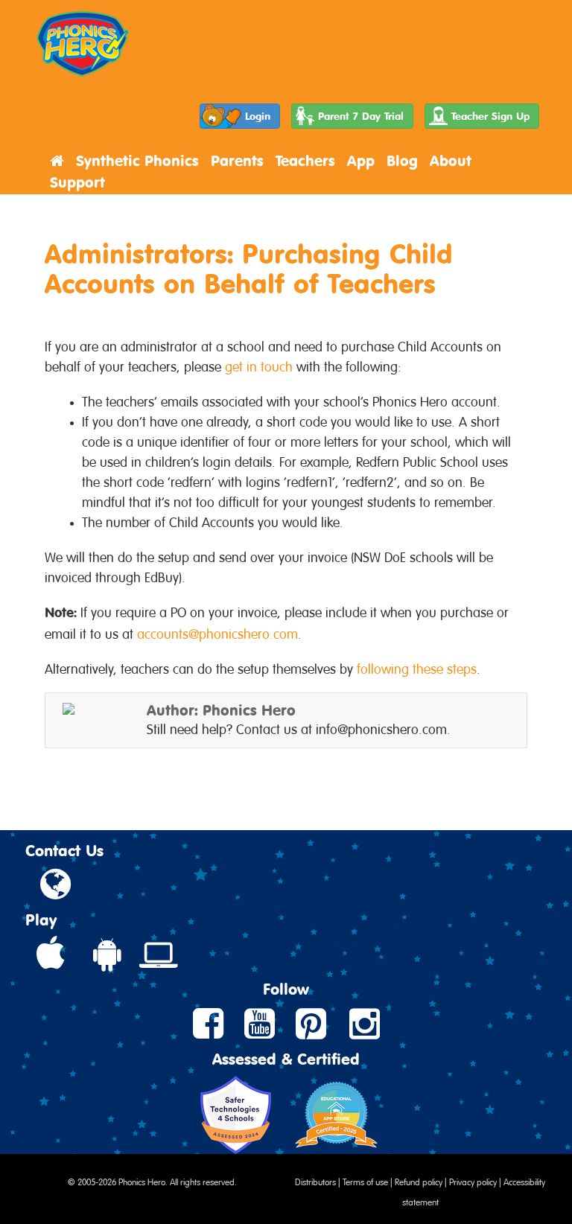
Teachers (305, 160)
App (361, 160)
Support (77, 182)
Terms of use (365, 1181)
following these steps (417, 667)
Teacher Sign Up (490, 115)
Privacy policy (473, 1181)
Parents (237, 160)
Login (257, 115)
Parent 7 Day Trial (361, 115)
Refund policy (418, 1181)
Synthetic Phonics (137, 160)
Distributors (315, 1181)
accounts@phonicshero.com (217, 632)
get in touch (259, 365)
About (450, 160)
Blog (402, 160)
